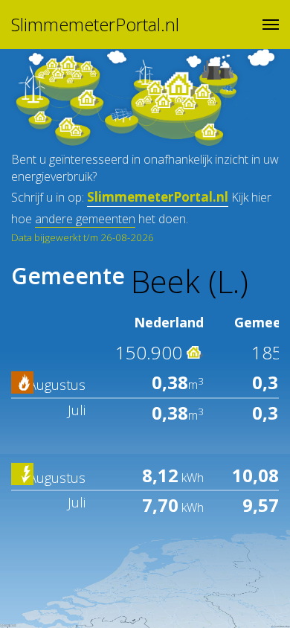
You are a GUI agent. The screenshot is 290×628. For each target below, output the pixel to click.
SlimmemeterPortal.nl (95, 24)
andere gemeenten (85, 219)
